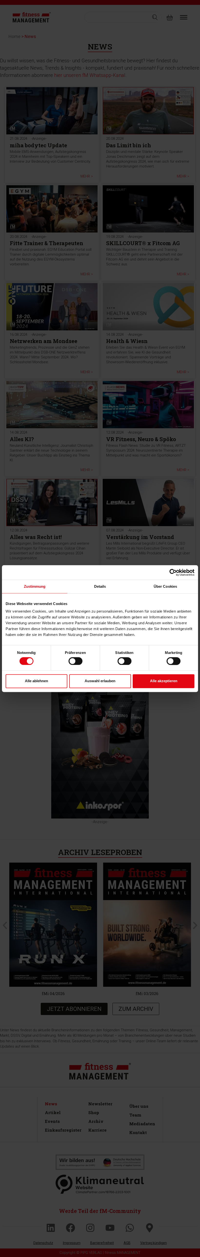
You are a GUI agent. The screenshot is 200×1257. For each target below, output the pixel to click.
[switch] (75, 661)
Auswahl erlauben (100, 681)
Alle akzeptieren (163, 681)
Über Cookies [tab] (165, 586)
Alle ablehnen (36, 681)
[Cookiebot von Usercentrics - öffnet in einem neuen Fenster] (173, 572)
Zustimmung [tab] (35, 586)
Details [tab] (100, 586)
